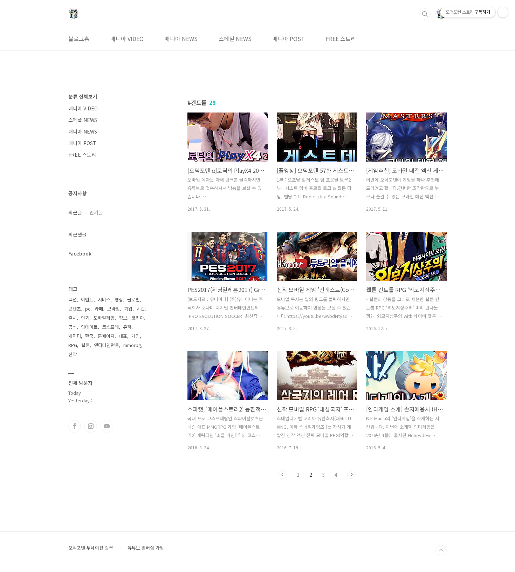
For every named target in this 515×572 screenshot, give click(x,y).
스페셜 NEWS (235, 38)
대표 (123, 336)
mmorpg (132, 345)
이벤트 (87, 299)
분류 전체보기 (82, 96)
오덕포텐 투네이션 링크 (90, 548)
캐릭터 (74, 336)
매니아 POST (289, 38)
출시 (72, 317)
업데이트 (89, 327)
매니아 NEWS (181, 38)
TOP (441, 550)
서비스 (104, 299)
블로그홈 (78, 38)
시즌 (141, 308)
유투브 (107, 426)
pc (87, 308)
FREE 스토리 (341, 38)
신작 (72, 354)
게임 (135, 336)
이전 (283, 474)
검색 (425, 14)
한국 (89, 336)
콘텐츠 (74, 308)
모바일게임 (104, 317)
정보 (123, 317)
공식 (72, 327)
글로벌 (133, 299)
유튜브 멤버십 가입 (146, 548)
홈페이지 (106, 336)
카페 (99, 308)
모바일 (113, 308)
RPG (72, 345)
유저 (127, 327)
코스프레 (110, 327)
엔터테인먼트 (106, 345)
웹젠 (85, 345)
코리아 (137, 317)
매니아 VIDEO (127, 38)
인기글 (96, 212)
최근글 (75, 212)
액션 (72, 299)
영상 (119, 299)
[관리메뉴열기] (502, 12)
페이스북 (74, 426)
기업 (128, 308)
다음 (351, 474)
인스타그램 (90, 426)
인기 (85, 317)
